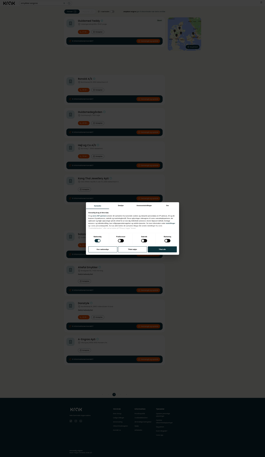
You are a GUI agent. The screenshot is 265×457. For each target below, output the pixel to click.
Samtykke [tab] (97, 206)
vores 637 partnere (99, 216)
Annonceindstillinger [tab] (144, 205)
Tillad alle (162, 249)
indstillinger (170, 223)
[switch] (121, 240)
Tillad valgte (132, 249)
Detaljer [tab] (121, 205)
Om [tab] (167, 205)
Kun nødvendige (103, 249)
